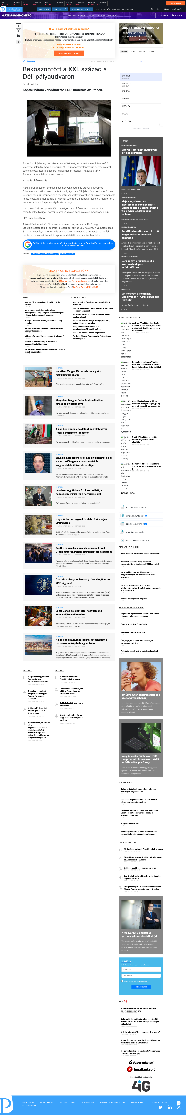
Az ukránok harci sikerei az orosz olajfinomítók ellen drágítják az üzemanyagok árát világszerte (140, 588)
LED (57, 254)
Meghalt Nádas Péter (130, 823)
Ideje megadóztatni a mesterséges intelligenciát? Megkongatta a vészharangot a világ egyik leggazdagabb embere (44, 312)
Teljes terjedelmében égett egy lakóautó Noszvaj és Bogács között (138, 790)
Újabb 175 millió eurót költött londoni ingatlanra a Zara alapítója (144, 439)
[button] (157, 9)
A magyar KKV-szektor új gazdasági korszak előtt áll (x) (139, 934)
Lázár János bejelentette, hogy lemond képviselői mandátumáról (79, 612)
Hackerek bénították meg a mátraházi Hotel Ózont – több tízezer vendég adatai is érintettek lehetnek (139, 812)
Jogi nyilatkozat (67, 1103)
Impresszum (28, 1103)
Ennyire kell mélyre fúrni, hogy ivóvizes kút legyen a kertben (71, 717)
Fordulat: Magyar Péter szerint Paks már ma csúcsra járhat (92, 337)
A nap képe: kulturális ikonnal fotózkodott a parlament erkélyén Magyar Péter (81, 641)
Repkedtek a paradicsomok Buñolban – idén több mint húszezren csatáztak (140, 615)
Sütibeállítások (159, 1103)
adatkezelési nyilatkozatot (133, 981)
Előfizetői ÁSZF (138, 1103)
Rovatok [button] (115, 9)
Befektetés (105, 9)
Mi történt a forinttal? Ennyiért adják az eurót (70, 678)
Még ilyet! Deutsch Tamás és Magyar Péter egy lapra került (91, 315)
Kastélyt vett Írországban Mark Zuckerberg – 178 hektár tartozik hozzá (146, 466)
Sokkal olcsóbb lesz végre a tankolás (71, 704)
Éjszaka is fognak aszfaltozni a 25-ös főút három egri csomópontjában (139, 801)
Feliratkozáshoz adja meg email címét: (135, 965)
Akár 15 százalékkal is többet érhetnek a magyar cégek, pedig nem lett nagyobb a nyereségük (146, 403)
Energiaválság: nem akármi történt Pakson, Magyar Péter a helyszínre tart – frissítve (142, 888)
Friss (97, 9)
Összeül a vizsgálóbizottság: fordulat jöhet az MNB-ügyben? (83, 581)
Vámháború (44, 9)
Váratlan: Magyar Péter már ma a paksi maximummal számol (78, 373)
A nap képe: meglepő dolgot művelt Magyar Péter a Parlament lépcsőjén (81, 431)
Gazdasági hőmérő (17, 15)
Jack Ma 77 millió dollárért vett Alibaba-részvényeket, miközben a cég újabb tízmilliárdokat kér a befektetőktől (146, 327)
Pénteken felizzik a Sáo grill (133, 632)
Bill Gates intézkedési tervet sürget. (135, 219)
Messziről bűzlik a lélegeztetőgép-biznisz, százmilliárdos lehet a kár (91, 321)
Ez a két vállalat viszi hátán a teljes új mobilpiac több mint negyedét (93, 309)
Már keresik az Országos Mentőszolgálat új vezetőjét (91, 303)
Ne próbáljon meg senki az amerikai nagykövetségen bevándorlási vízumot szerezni (137, 574)
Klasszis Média (29, 1106)
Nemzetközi (125, 289)
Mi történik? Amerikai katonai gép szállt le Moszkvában (37, 710)
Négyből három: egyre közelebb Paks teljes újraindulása (81, 521)
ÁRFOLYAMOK (176, 3)
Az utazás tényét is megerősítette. (135, 305)
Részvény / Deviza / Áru (129, 256)
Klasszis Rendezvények (81, 9)
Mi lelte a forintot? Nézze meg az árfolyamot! (44, 336)
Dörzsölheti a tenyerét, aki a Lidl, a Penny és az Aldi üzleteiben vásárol (71, 691)
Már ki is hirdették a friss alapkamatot (89, 333)
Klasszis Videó (60, 9)
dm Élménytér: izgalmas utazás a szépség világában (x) (140, 696)
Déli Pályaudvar (48, 254)
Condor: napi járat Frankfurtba (134, 624)
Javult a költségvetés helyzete (134, 599)
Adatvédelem (88, 1103)
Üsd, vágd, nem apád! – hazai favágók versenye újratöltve (137, 641)
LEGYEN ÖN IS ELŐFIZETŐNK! (69, 271)
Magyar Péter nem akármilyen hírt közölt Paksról (42, 303)
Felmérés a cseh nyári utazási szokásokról (139, 651)
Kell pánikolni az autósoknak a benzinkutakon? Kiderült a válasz (87, 328)
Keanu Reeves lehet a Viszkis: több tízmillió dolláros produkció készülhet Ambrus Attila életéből (146, 364)
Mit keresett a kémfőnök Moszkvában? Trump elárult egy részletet (45, 350)
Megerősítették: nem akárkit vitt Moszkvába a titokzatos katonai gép (140, 1052)
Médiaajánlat (46, 1103)
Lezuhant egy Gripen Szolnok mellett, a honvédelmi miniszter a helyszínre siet (79, 492)
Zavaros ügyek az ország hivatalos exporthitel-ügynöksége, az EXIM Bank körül (140, 563)
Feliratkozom (141, 987)
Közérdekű (29, 61)
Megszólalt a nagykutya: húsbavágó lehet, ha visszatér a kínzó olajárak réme (140, 1041)
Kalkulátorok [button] (127, 9)
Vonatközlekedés (67, 254)
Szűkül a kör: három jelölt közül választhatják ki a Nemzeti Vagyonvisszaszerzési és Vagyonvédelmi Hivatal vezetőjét (84, 461)
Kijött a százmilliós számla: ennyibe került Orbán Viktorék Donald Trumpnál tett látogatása (84, 550)
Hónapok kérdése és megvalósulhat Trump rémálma (43, 321)
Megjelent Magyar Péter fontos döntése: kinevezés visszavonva (80, 402)
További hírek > (128, 493)
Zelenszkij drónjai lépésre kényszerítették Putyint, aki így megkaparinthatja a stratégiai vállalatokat (140, 1021)
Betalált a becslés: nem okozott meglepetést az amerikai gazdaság (44, 329)
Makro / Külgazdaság (129, 145)
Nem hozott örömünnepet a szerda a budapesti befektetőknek (41, 343)
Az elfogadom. (136, 981)
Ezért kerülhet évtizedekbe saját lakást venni (140, 553)
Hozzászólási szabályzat (112, 1103)
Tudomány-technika (128, 197)
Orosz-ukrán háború (140, 28)
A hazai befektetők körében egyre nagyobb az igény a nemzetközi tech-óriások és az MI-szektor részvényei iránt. (139, 771)
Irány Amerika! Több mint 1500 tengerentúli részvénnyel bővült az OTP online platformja (140, 759)
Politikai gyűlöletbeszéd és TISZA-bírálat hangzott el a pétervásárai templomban (139, 833)
